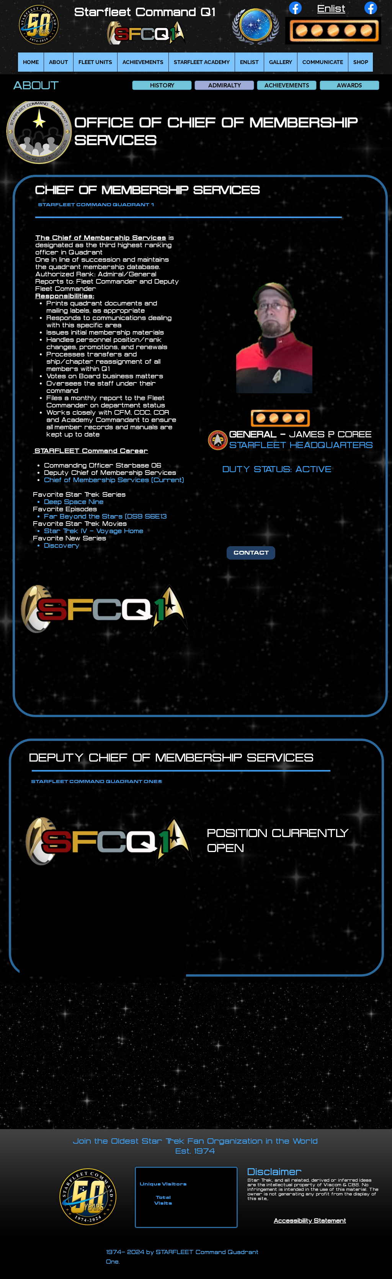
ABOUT (36, 85)
